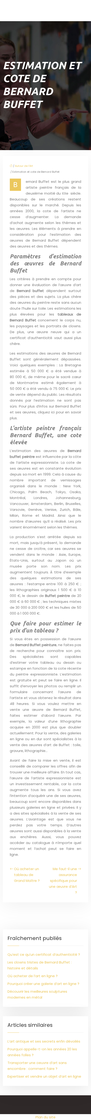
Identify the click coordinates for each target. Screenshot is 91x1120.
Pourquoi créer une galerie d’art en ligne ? (43, 983)
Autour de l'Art (24, 166)
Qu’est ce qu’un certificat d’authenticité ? (43, 954)
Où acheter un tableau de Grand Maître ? (27, 874)
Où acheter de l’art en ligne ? (32, 975)
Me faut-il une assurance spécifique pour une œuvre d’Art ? (63, 880)
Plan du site (45, 1117)
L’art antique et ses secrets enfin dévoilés (43, 1041)
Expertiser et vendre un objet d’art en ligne (44, 1076)
